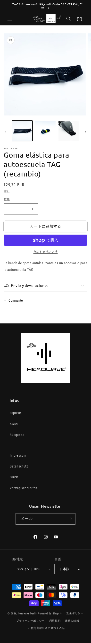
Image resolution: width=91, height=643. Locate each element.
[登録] (70, 519)
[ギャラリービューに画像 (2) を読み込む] (45, 131)
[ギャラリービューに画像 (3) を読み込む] (68, 131)
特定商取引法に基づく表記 (48, 628)
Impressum (18, 455)
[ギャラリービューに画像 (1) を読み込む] (22, 131)
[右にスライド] (85, 132)
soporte (15, 413)
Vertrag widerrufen (23, 488)
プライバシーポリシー (30, 620)
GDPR (14, 477)
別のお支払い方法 (45, 251)
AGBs (13, 424)
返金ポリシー (74, 613)
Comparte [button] (15, 300)
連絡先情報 (72, 620)
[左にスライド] (5, 132)
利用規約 (55, 620)
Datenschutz (19, 466)
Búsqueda (17, 435)
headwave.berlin (27, 613)
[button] (9, 19)
